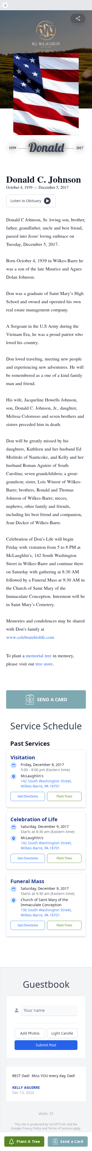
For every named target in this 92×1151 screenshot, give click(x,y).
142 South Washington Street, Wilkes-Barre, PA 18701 (46, 783)
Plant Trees (64, 796)
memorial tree (39, 655)
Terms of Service (60, 1128)
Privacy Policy (31, 1128)
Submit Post (46, 1045)
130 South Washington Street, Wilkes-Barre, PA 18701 (46, 912)
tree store (44, 664)
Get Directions (28, 796)
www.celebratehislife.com (30, 637)
